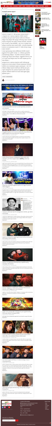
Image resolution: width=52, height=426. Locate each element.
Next (50, 6)
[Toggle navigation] (50, 2)
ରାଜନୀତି (20, 6)
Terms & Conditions (10, 409)
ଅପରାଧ (33, 6)
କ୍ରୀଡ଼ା (24, 6)
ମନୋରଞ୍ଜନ (28, 6)
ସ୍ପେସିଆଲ (47, 6)
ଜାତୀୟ (11, 6)
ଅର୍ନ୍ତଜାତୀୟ (15, 6)
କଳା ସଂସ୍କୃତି (41, 6)
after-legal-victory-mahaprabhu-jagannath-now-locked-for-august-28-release (17, 316)
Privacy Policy (4, 409)
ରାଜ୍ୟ (7, 6)
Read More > (4, 115)
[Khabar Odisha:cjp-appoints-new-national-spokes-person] (38, 25)
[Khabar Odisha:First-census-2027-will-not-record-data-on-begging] (38, 14)
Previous (48, 6)
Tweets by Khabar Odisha (40, 8)
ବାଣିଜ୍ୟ (36, 6)
